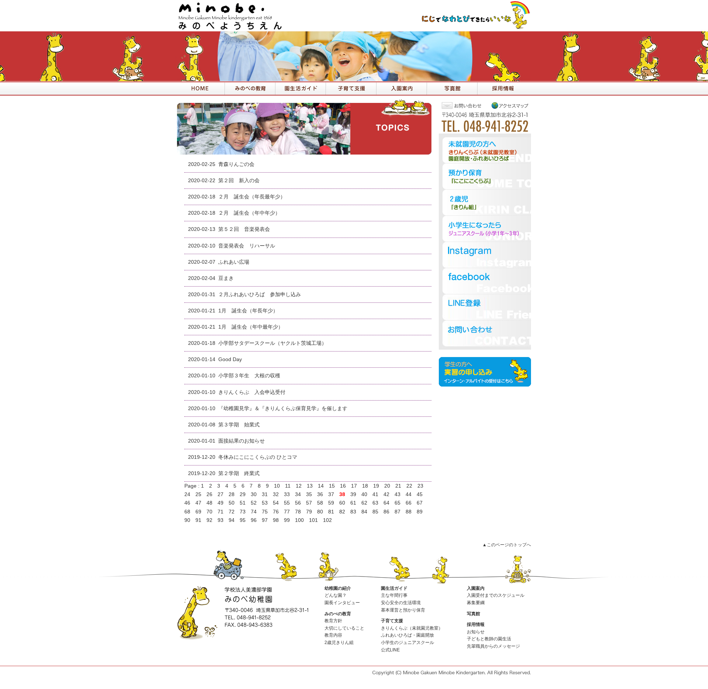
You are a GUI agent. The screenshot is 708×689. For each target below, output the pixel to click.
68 (187, 512)
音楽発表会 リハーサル (246, 246)
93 (220, 520)
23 (420, 486)
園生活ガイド (394, 588)
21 (398, 486)
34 (298, 494)
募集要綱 (476, 602)
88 (409, 512)
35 (309, 494)
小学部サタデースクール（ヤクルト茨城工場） (272, 343)
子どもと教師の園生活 (489, 639)
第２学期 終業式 (239, 473)
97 (265, 520)
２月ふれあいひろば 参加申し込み (259, 294)
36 (320, 494)
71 (220, 512)
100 (299, 520)
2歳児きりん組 (339, 642)
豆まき (226, 278)
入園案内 (476, 588)
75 (265, 512)
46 (187, 503)
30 (254, 494)
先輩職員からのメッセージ (493, 646)
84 (364, 512)
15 (332, 486)
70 (209, 512)
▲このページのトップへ (506, 544)
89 (420, 512)
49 (220, 503)
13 (310, 486)
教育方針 (333, 621)
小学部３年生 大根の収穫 (249, 375)
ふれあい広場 (233, 262)
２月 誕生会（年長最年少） (251, 197)
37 (331, 494)
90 (187, 520)
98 (276, 520)
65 (397, 503)
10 (277, 486)
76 (276, 512)
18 (365, 486)
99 (287, 520)
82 (342, 512)
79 (309, 512)
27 (220, 494)
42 (386, 494)
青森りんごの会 (236, 164)
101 (313, 520)
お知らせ (476, 632)
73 (243, 512)
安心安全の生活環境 (401, 602)
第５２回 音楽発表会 (244, 229)
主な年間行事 (394, 595)
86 (386, 512)
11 (288, 486)
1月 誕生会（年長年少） (248, 311)
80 (320, 512)
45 (420, 494)
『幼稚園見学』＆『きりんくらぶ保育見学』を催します (285, 408)
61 (353, 503)
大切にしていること (344, 628)
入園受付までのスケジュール (495, 595)
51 (243, 503)
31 (265, 494)
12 (299, 486)
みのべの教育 (337, 614)
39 (353, 494)
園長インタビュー (342, 602)
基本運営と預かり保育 (403, 610)
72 (232, 512)
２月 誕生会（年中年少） (249, 213)
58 (320, 503)
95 (243, 520)
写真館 (473, 614)
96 (254, 520)
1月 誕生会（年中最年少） (250, 327)
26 (209, 494)
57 (309, 503)
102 (327, 520)
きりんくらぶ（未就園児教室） (412, 628)
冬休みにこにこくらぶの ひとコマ (257, 457)
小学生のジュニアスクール (407, 642)
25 (198, 494)
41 (375, 494)
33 (287, 494)
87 (397, 512)
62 (364, 503)
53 (265, 503)
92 (209, 520)
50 (232, 503)
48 (209, 503)
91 (198, 520)
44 (409, 494)
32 (276, 494)
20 (387, 486)
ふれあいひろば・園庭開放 (407, 635)
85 (375, 512)
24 (187, 494)
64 (386, 503)
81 (331, 512)
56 (298, 503)
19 (376, 486)
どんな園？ (335, 595)
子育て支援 (392, 621)
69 (198, 512)
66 (409, 503)
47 (198, 503)
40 (364, 494)
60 (342, 503)
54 (276, 503)
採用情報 (476, 624)
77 (287, 512)
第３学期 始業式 (239, 424)
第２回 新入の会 (239, 180)
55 (287, 503)
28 (232, 494)
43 (397, 494)
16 (343, 486)
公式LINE (390, 650)
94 (232, 520)
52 (254, 503)
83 (353, 512)
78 (298, 512)
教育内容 (333, 635)
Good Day (230, 359)
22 (409, 486)
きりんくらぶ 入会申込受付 (251, 392)
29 (243, 494)
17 (354, 486)
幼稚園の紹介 (337, 588)
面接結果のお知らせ (241, 441)
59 (331, 503)
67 (420, 503)
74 (254, 512)
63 (375, 503)
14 (321, 486)
